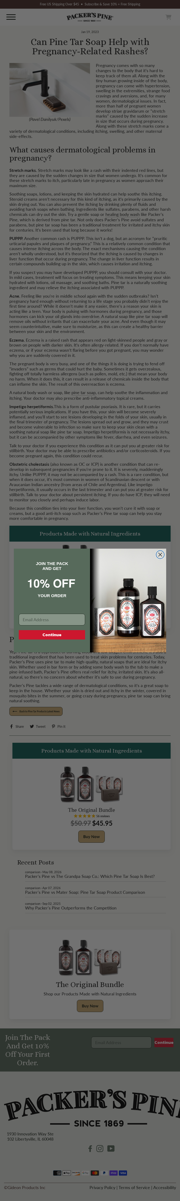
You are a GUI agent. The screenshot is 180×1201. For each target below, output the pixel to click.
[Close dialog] (160, 555)
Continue (51, 635)
